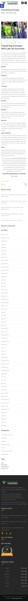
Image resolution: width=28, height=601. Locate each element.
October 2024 (4, 234)
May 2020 (3, 383)
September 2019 (5, 409)
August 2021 (4, 344)
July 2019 (3, 415)
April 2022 (3, 322)
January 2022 (4, 331)
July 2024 (3, 244)
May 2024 (3, 250)
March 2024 (4, 257)
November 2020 (5, 364)
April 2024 (3, 254)
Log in (2, 463)
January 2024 (4, 263)
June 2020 (3, 380)
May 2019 (3, 422)
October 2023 (4, 273)
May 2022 (3, 318)
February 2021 (4, 357)
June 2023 (3, 283)
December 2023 (5, 267)
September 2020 (5, 370)
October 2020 (4, 367)
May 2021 (3, 351)
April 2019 (3, 425)
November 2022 (5, 302)
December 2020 (5, 360)
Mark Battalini (11, 42)
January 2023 (4, 296)
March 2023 (4, 289)
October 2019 (4, 406)
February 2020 (4, 393)
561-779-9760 (6, 543)
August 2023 (4, 276)
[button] (2, 6)
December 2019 (5, 399)
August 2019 (4, 412)
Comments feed (5, 466)
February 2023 (4, 292)
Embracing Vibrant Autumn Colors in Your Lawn (12, 220)
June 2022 (3, 315)
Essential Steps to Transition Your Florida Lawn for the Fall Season (13, 202)
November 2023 (5, 270)
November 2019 (5, 402)
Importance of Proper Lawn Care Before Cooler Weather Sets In (12, 208)
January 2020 (4, 396)
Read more (4, 181)
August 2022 (4, 309)
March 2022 (4, 325)
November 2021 (5, 335)
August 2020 (4, 373)
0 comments (6, 41)
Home (3, 13)
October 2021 (4, 338)
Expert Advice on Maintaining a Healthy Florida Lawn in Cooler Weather (14, 195)
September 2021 (5, 341)
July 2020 (3, 377)
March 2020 (4, 390)
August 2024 (4, 241)
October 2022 (4, 305)
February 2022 (4, 328)
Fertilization (4, 438)
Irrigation (3, 441)
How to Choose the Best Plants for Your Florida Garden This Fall (12, 214)
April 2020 (3, 386)
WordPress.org (4, 468)
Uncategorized (4, 454)
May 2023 (3, 286)
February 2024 (4, 260)
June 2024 (3, 247)
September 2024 (5, 238)
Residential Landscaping (6, 451)
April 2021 (3, 354)
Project (2, 447)
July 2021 (3, 348)
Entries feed (4, 464)
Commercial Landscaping (7, 435)
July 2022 (3, 312)
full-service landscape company (19, 158)
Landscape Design (15, 41)
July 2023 (3, 280)
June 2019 (3, 419)
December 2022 (5, 299)
